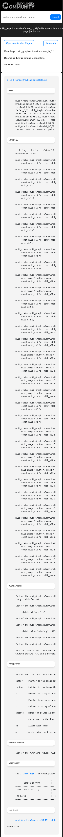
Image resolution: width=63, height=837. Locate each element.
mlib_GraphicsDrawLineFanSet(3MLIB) (27, 80)
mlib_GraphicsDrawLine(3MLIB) (31, 820)
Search (55, 17)
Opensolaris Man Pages (19, 43)
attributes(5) (27, 774)
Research (51, 43)
